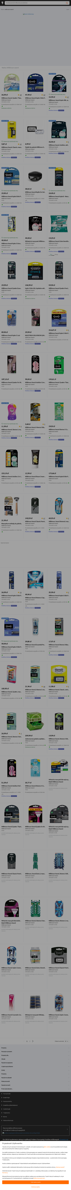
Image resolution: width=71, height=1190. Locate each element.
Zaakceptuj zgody (35, 1182)
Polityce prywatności (39, 1178)
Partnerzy (5, 1172)
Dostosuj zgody (60, 1167)
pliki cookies (47, 1147)
